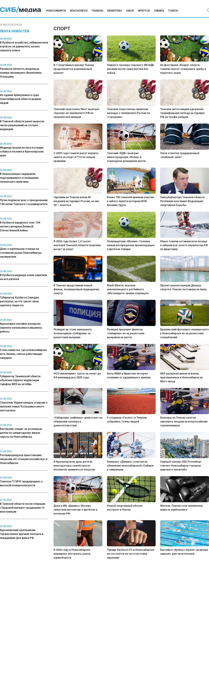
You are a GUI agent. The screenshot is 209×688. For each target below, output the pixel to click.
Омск (130, 10)
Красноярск (79, 10)
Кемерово (114, 10)
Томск (173, 10)
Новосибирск (56, 10)
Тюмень (97, 10)
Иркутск (144, 10)
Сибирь (159, 10)
